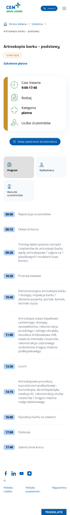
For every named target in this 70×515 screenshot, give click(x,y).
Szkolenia (37, 24)
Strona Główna (18, 24)
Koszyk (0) (51, 8)
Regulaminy (59, 487)
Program (12, 170)
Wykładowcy (46, 170)
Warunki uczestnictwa (15, 193)
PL (5, 480)
